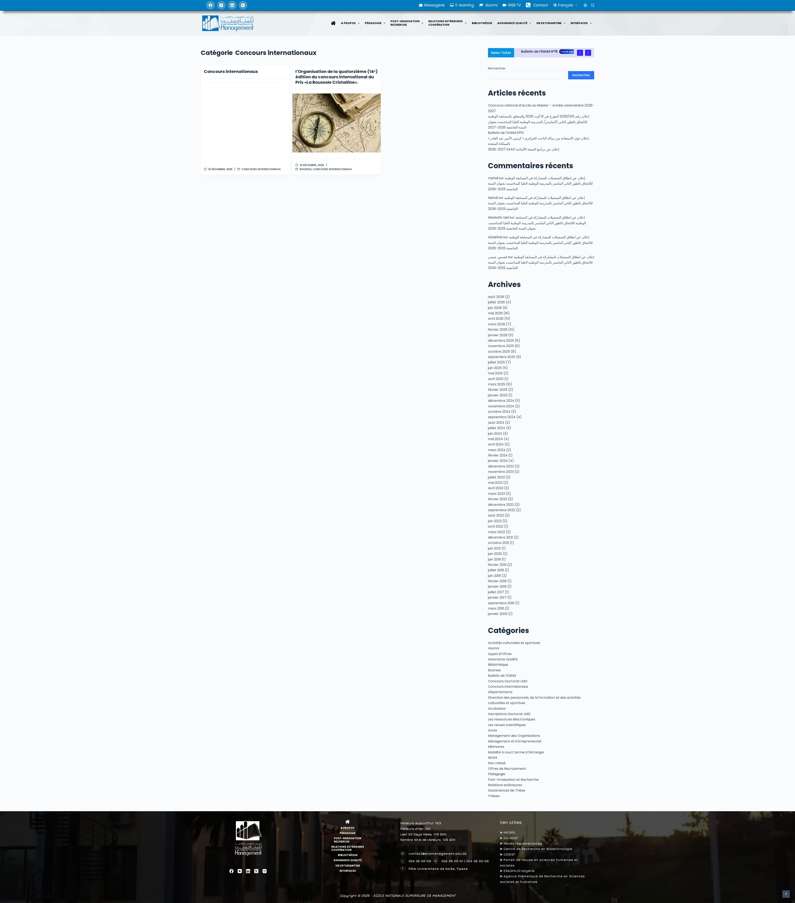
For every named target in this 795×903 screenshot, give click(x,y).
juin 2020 (495, 553)
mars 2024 (496, 450)
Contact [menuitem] (540, 5)
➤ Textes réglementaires (521, 843)
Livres (492, 730)
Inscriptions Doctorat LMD (509, 714)
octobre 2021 (498, 542)
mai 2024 (495, 439)
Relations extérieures (505, 785)
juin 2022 (495, 521)
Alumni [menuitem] (491, 5)
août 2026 (496, 296)
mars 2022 (496, 532)
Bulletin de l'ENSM (502, 675)
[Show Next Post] (588, 53)
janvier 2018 (497, 586)
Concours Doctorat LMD (507, 681)
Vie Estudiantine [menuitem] (548, 23)
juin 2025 (495, 368)
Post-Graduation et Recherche (513, 779)
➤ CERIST (507, 854)
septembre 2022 (501, 510)
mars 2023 (496, 493)
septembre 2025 (501, 357)
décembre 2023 (501, 466)
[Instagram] (265, 871)
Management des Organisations (514, 735)
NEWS (492, 757)
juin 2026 (495, 307)
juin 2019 (494, 559)
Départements (500, 692)
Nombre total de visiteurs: (421, 839)
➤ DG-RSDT (509, 838)
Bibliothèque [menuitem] (482, 23)
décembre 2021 (500, 537)
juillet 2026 (496, 302)
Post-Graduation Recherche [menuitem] (404, 23)
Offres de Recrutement (507, 768)
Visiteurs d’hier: (412, 828)
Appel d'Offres (500, 653)
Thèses (494, 796)
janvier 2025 (497, 395)
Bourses (306, 169)
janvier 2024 (498, 460)
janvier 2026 (497, 335)
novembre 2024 (501, 406)
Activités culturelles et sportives (514, 642)
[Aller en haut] (786, 894)
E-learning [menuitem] (464, 5)
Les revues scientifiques (507, 725)
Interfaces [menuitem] (579, 23)
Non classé (497, 763)
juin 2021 (494, 548)
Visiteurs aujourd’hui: (417, 823)
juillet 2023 (496, 477)
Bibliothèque (498, 664)
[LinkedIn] (232, 5)
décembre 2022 (501, 504)
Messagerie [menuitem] (434, 5)
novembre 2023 (501, 471)
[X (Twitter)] (221, 5)
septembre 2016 (501, 603)
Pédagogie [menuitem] (373, 23)
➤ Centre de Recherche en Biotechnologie (536, 849)
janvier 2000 (498, 613)
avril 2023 (495, 488)
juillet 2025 (496, 362)
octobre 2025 (499, 351)
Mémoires (496, 746)
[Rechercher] (592, 5)
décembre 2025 (501, 340)
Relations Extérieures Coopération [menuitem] (445, 23)
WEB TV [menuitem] (514, 5)
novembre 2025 (501, 346)
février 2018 (497, 581)
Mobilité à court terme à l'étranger (516, 752)
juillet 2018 (496, 570)
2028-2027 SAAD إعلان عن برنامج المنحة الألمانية (523, 149)
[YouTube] (243, 5)
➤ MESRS (507, 832)
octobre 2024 (499, 411)
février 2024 (498, 455)
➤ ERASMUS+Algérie (517, 871)
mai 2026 (495, 313)
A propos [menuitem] (348, 23)
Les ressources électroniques (511, 719)
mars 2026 (496, 324)
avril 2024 (496, 444)
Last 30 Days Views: (416, 834)
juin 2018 (494, 575)
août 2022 (496, 515)
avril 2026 (496, 318)
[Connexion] (585, 5)
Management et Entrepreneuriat (515, 741)
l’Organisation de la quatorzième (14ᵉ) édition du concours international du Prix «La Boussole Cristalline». (336, 77)
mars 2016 (496, 608)
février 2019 (497, 564)
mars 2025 (496, 384)
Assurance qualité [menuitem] (512, 23)
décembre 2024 (501, 400)
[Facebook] (210, 5)
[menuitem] (333, 23)
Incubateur (497, 708)
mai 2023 (495, 482)
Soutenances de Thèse (506, 790)
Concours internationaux (231, 71)
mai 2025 (495, 373)
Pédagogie (496, 774)
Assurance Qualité (503, 659)
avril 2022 (495, 526)
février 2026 (497, 329)
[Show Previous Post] (580, 53)
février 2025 (497, 389)
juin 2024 (495, 433)
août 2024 (496, 422)
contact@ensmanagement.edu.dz (437, 853)
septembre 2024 (502, 417)
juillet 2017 (496, 592)
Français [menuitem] (565, 5)
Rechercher (497, 68)
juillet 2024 (496, 428)
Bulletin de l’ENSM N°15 (506, 132)
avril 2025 (496, 378)
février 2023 (497, 499)
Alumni (493, 648)
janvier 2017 (497, 597)
